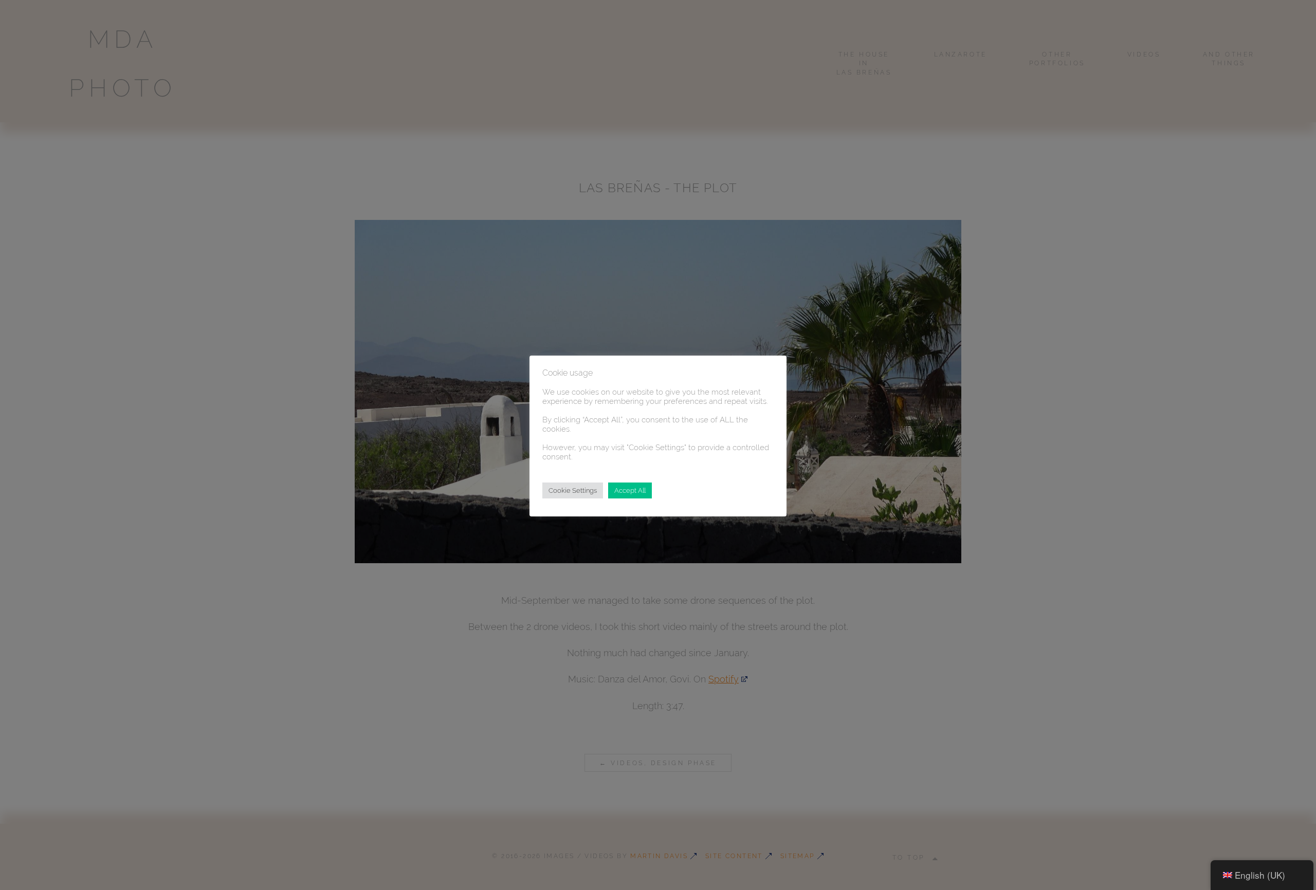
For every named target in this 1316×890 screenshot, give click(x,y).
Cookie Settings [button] (573, 490)
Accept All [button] (630, 490)
